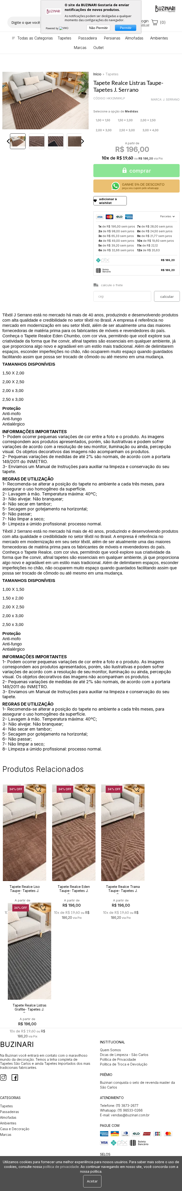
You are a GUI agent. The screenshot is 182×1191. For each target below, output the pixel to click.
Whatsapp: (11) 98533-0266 (121, 1110)
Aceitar (92, 1181)
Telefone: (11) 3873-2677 (119, 1106)
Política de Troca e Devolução (123, 1064)
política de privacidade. (61, 1167)
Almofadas (8, 1117)
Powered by (52, 28)
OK (167, 296)
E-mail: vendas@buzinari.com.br (125, 1115)
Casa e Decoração (14, 1129)
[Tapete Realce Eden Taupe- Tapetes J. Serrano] (74, 841)
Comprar (140, 171)
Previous (8, 141)
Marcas (5, 1135)
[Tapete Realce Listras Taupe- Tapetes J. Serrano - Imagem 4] (74, 141)
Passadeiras (9, 1112)
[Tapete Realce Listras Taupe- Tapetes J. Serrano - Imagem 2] (37, 141)
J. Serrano (171, 99)
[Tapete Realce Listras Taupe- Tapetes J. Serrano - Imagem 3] (56, 141)
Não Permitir (98, 28)
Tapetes (111, 74)
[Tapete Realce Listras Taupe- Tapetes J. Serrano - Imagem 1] (18, 141)
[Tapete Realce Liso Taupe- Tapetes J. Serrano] (24, 841)
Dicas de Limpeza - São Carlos (124, 1055)
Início (97, 74)
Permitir (126, 28)
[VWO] (64, 28)
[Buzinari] (165, 8)
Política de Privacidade (118, 1059)
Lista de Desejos (17, 155)
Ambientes (8, 1123)
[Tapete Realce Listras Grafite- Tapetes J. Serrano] (29, 960)
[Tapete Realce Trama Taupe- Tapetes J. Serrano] (123, 841)
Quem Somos (110, 1050)
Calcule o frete (112, 285)
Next (83, 141)
